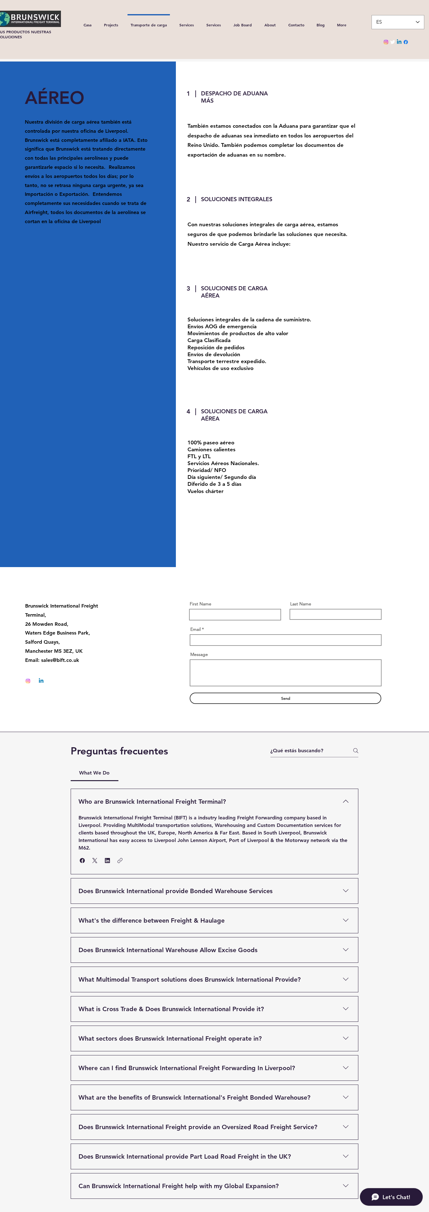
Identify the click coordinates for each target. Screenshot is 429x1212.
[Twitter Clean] (392, 42)
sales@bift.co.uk (60, 660)
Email (195, 629)
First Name (200, 604)
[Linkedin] (399, 42)
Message (199, 654)
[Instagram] (386, 42)
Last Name (300, 604)
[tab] (94, 773)
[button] (82, 860)
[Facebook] (406, 42)
